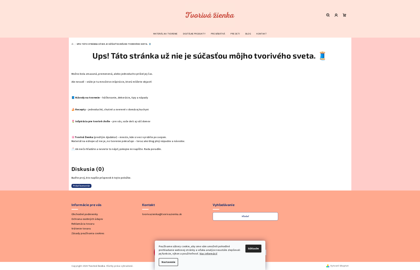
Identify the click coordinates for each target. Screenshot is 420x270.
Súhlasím (253, 248)
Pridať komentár (81, 186)
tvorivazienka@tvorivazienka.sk (162, 214)
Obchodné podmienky (84, 214)
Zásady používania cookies (87, 233)
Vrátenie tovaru (81, 228)
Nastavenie (168, 262)
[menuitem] (165, 34)
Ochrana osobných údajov (87, 219)
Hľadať (245, 216)
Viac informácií (208, 253)
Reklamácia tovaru (83, 224)
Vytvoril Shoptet (339, 266)
